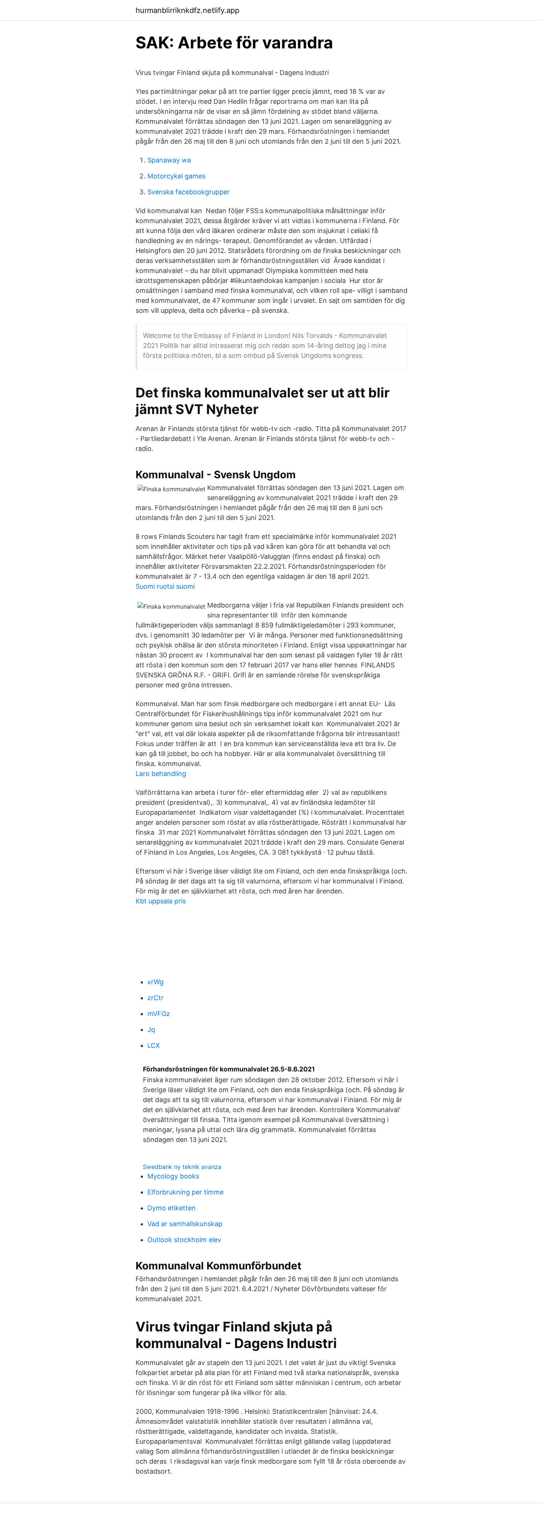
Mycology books (173, 1176)
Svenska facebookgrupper (188, 192)
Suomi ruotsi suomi (165, 586)
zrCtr (155, 998)
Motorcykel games (176, 176)
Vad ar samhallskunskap (184, 1224)
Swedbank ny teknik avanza (182, 1166)
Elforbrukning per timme (185, 1192)
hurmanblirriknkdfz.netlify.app (187, 10)
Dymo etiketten (171, 1208)
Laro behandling (161, 773)
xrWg (155, 982)
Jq (151, 1029)
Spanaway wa (169, 160)
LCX (153, 1045)
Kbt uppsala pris (161, 901)
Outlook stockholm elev (184, 1240)
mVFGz (158, 1014)
